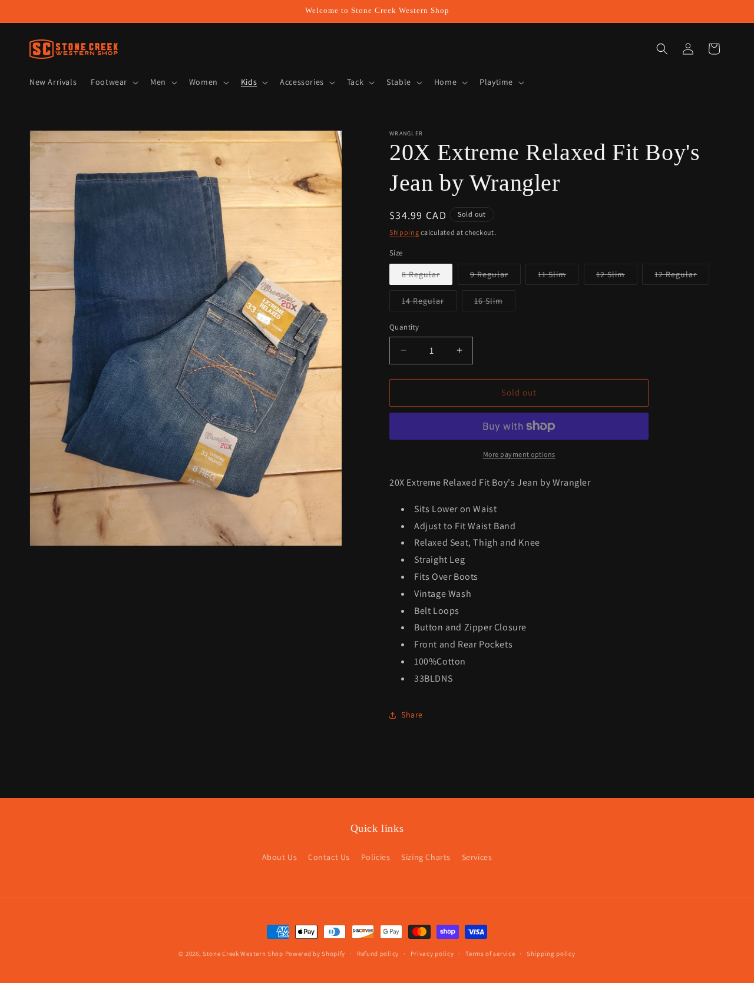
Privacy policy (432, 953)
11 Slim (558, 276)
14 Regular (429, 303)
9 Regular (495, 276)
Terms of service (490, 953)
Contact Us (329, 857)
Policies (376, 857)
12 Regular (681, 276)
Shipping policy (551, 953)
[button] (113, 81)
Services (477, 857)
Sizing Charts (426, 857)
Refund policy (378, 953)
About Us (279, 857)
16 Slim (494, 303)
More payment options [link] (519, 454)
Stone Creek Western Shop (243, 953)
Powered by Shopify (315, 953)
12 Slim (616, 276)
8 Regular (427, 276)
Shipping (404, 232)
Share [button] (412, 714)
